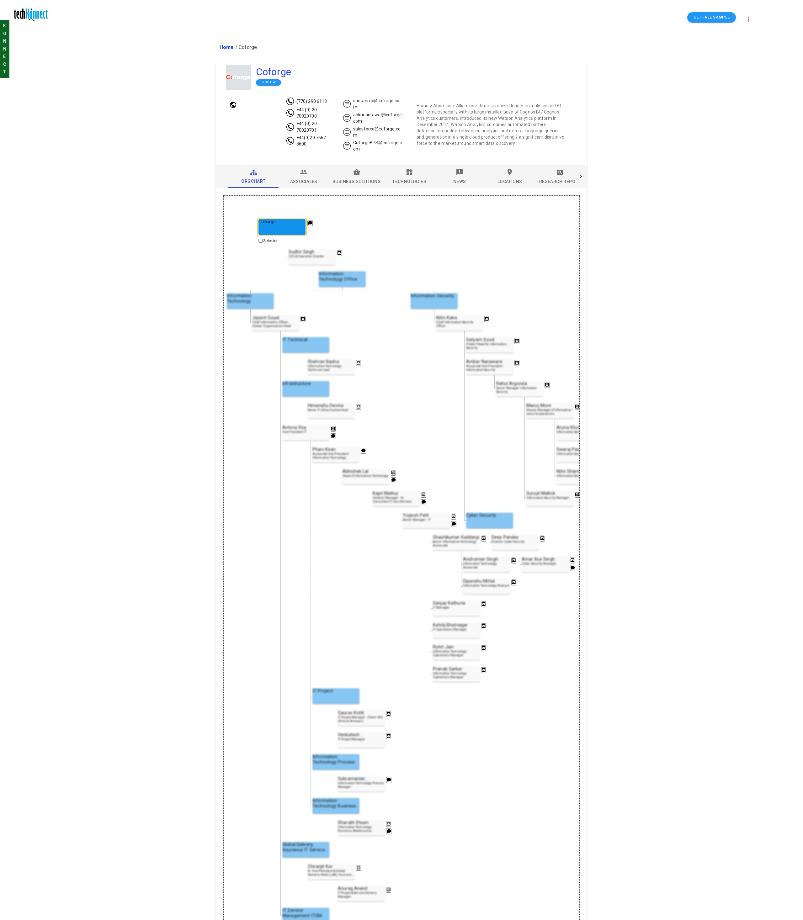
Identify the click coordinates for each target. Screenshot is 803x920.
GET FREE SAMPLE (712, 17)
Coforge (273, 72)
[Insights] (310, 223)
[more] (748, 19)
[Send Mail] (339, 253)
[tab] (253, 176)
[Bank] (233, 104)
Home (227, 47)
